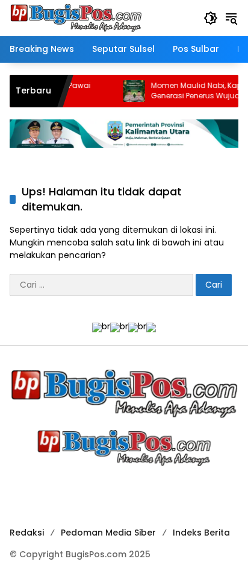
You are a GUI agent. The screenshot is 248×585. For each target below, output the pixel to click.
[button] (210, 18)
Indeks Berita (201, 532)
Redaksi (27, 532)
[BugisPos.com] (76, 17)
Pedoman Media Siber (108, 532)
